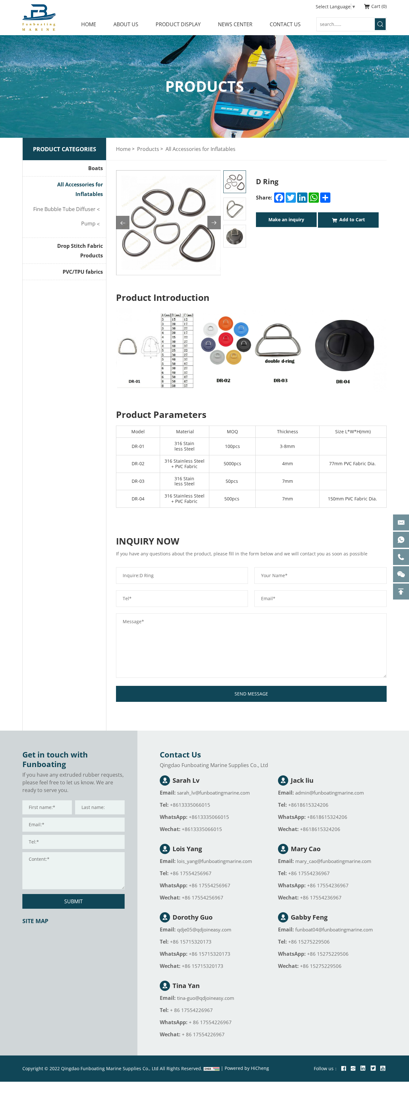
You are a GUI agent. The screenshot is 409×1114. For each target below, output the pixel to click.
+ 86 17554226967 (191, 1010)
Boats (95, 168)
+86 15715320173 (191, 941)
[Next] (214, 222)
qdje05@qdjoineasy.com (204, 929)
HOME (88, 24)
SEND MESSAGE (251, 694)
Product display (178, 24)
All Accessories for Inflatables (80, 189)
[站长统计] (212, 1068)
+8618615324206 (308, 805)
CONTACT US (285, 24)
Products (148, 148)
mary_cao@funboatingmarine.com (333, 861)
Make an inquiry (286, 219)
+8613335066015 (190, 805)
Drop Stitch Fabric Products (80, 250)
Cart (378, 6)
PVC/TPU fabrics (83, 271)
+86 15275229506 (309, 941)
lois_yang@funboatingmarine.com (214, 861)
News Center (235, 24)
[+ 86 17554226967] (401, 557)
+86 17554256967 (191, 873)
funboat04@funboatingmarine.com (334, 929)
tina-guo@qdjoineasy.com (205, 998)
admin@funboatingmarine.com (329, 792)
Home (123, 148)
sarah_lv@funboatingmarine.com (213, 792)
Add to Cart (352, 219)
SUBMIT (73, 901)
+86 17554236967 (309, 873)
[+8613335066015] (401, 540)
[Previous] (122, 222)
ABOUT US (125, 24)
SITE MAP (35, 921)
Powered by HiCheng (247, 1068)
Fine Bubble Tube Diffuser (64, 209)
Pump (88, 223)
